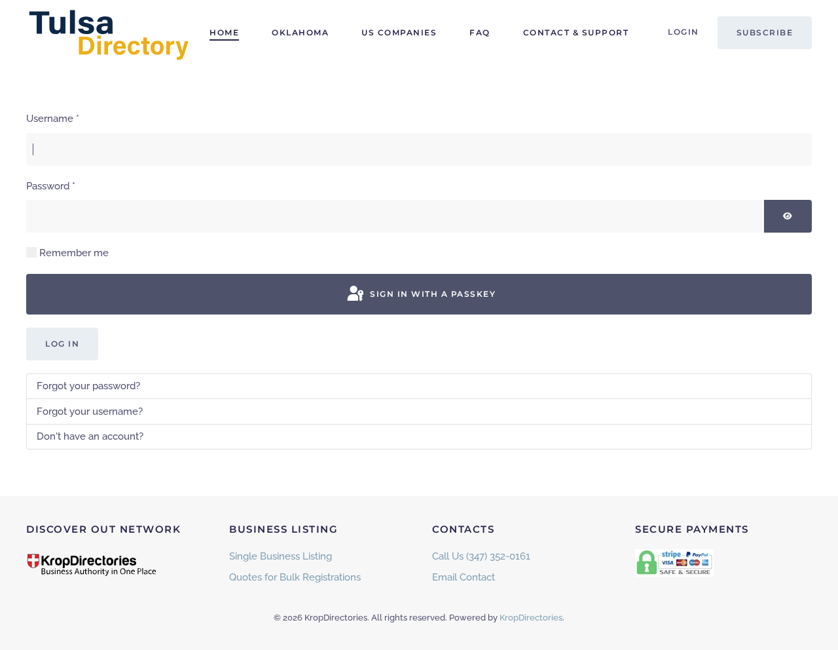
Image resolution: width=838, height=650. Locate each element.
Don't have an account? (90, 436)
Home (224, 32)
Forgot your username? (90, 411)
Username (52, 118)
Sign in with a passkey (431, 294)
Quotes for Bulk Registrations (295, 577)
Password (50, 186)
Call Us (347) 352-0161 (481, 556)
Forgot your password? (88, 386)
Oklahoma (300, 32)
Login (683, 32)
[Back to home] (108, 33)
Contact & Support (576, 32)
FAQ (479, 32)
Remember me (74, 253)
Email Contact (463, 577)
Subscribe (765, 32)
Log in (62, 344)
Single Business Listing (280, 556)
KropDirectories (531, 617)
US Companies (399, 32)
